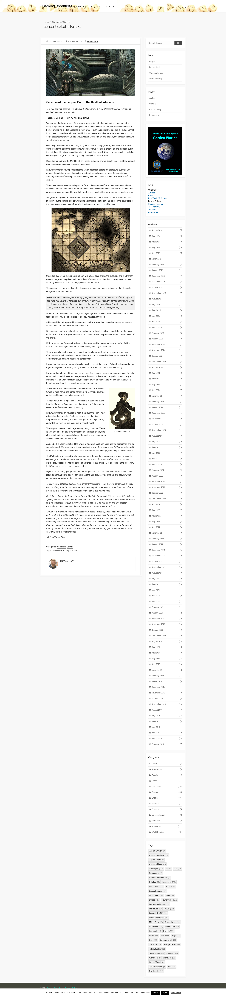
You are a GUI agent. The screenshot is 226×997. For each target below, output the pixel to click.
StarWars (155, 944)
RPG (63, 551)
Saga (176, 935)
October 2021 (167, 561)
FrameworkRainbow (159, 904)
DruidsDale (156, 895)
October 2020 (167, 630)
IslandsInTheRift (158, 913)
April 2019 (167, 733)
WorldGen (169, 958)
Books (167, 781)
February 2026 (167, 264)
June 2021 (167, 584)
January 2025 (167, 339)
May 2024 (167, 384)
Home (46, 22)
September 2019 (167, 704)
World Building (167, 832)
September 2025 (167, 293)
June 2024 (167, 379)
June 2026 (167, 242)
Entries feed (154, 67)
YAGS (172, 967)
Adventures (167, 769)
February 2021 (167, 607)
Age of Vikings (157, 864)
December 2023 (167, 413)
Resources (154, 115)
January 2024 (167, 407)
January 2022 (167, 544)
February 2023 (167, 470)
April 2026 (167, 253)
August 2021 (167, 573)
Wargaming (167, 826)
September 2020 (167, 635)
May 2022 (167, 521)
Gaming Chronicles (55, 988)
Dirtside (170, 886)
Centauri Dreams (155, 204)
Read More (176, 992)
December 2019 (167, 687)
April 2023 (167, 459)
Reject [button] (165, 993)
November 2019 (167, 693)
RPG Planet (153, 212)
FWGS (169, 909)
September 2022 (167, 499)
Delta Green (156, 886)
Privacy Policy (155, 109)
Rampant (155, 931)
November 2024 (167, 350)
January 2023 (167, 476)
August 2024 (167, 367)
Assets (167, 775)
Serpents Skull (71, 551)
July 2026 (167, 236)
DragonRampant (157, 891)
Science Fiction (167, 815)
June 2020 (167, 653)
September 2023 (167, 430)
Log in (152, 61)
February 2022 (167, 538)
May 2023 (167, 453)
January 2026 (167, 270)
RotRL (153, 935)
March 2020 (167, 670)
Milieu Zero (156, 922)
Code (150, 195)
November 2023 (167, 419)
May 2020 (167, 658)
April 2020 (167, 664)
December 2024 (167, 344)
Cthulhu (154, 882)
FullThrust (155, 909)
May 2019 (167, 727)
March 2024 (167, 396)
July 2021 (167, 578)
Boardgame (155, 873)
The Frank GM (154, 207)
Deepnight (169, 882)
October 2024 (167, 356)
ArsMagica (156, 869)
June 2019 (167, 721)
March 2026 (167, 259)
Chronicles (57, 22)
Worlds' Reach (156, 962)
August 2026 (167, 230)
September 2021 (167, 567)
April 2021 (167, 596)
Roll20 (168, 931)
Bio (168, 869)
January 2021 (167, 613)
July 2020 (167, 647)
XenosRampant (157, 967)
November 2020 (167, 624)
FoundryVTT (169, 900)
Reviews (167, 803)
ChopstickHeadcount (159, 877)
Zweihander (156, 971)
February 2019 (167, 744)
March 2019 (167, 738)
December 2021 (167, 550)
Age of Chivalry (157, 851)
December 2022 (167, 481)
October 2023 (167, 424)
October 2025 (167, 287)
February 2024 (167, 401)
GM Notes (167, 798)
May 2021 (167, 590)
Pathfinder (56, 551)
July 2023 (167, 441)
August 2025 (167, 299)
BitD (177, 869)
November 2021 (167, 556)
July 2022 (167, 510)
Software (167, 821)
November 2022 (167, 487)
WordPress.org (155, 78)
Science (167, 809)
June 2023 (167, 447)
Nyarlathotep (172, 922)
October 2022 (167, 493)
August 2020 (167, 641)
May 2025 (167, 316)
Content (152, 104)
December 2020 (167, 618)
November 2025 (167, 281)
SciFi (153, 940)
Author (152, 98)
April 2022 (167, 527)
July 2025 (167, 304)
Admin (167, 763)
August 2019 (167, 710)
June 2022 (167, 516)
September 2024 (167, 361)
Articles (151, 193)
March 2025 (167, 327)
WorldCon (155, 958)
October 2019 (167, 698)
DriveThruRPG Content (158, 198)
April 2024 (167, 390)
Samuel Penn (92, 41)
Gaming (66, 22)
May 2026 (167, 247)
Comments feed (156, 73)
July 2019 (167, 715)
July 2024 (167, 373)
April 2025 (167, 321)
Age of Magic (156, 860)
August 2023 (167, 436)
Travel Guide (156, 953)
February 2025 (167, 333)
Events (170, 895)
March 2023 (167, 464)
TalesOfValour (157, 949)
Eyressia (154, 900)
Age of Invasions (158, 855)
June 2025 (167, 310)
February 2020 (167, 675)
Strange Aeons (172, 944)
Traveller (152, 210)
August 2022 (167, 504)
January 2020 (167, 681)
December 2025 (167, 276)
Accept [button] (155, 993)
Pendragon (172, 926)
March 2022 (167, 533)
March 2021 (167, 601)
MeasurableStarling (158, 918)
